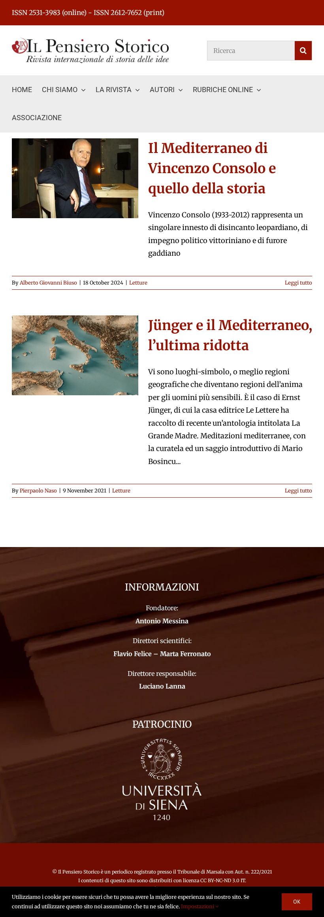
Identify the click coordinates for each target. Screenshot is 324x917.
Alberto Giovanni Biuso (48, 282)
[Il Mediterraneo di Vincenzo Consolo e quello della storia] (75, 178)
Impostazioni (198, 906)
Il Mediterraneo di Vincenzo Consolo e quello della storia (212, 168)
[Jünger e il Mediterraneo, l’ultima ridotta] (75, 355)
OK (297, 901)
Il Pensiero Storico (79, 872)
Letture (138, 282)
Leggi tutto (298, 282)
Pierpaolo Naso (38, 490)
